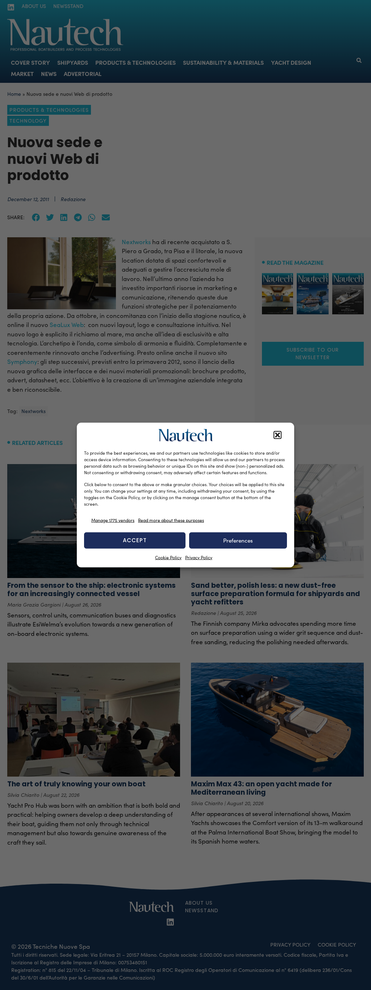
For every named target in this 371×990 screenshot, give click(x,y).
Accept (135, 540)
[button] (277, 435)
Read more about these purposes (171, 520)
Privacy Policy (198, 557)
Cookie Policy (168, 557)
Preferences (238, 540)
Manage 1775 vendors (112, 520)
